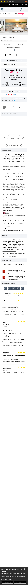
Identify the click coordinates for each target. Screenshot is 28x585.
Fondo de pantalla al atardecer (14, 138)
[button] (14, 579)
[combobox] (24, 569)
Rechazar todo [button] (20, 582)
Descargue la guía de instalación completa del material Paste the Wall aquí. (16, 272)
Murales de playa (14, 135)
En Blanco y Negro (8, 55)
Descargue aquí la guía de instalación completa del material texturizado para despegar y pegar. (16, 278)
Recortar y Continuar (14, 60)
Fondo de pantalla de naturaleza (14, 142)
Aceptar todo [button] (7, 582)
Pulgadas (19, 50)
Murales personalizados (14, 145)
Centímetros (8, 50)
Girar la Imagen (21, 55)
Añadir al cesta (14, 91)
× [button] (26, 568)
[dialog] (14, 576)
